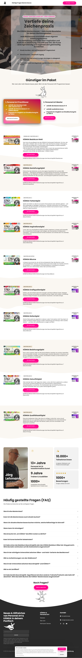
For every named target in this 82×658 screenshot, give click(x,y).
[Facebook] (61, 623)
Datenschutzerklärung (20, 655)
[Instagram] (64, 623)
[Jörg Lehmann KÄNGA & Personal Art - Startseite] (4, 3)
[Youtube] (67, 623)
